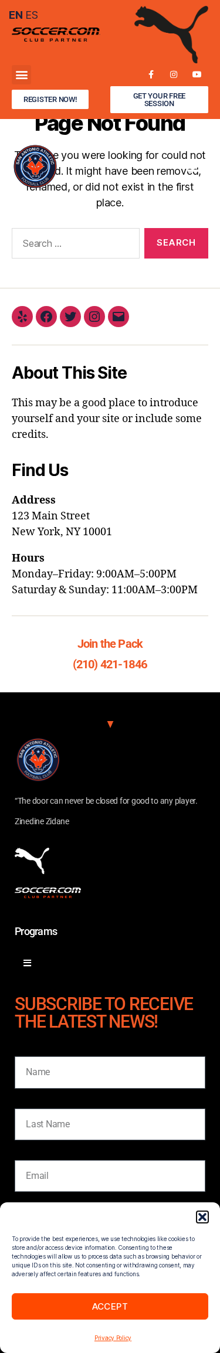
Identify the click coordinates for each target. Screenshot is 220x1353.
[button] (202, 1217)
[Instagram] (174, 74)
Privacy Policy (112, 1337)
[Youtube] (196, 74)
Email (26, 1151)
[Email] (118, 316)
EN (15, 15)
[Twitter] (70, 316)
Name (27, 1047)
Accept (110, 1306)
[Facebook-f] (150, 74)
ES (31, 15)
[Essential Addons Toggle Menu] (27, 963)
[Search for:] (73, 245)
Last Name (37, 1100)
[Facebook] (46, 316)
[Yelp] (22, 316)
